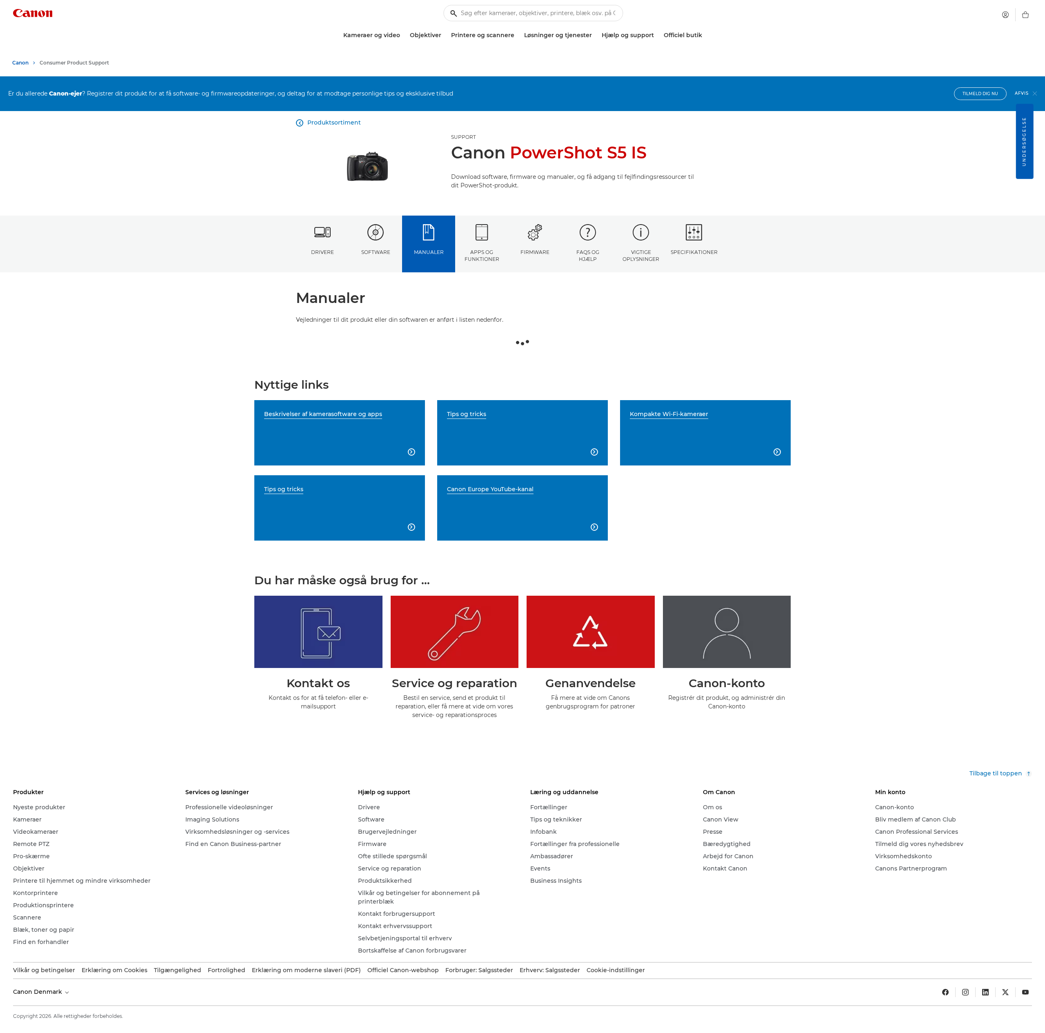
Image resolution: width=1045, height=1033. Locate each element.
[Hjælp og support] (657, 35)
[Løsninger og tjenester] (595, 35)
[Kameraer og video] (403, 35)
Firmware (534, 252)
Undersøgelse (1024, 141)
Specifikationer (694, 252)
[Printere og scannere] (517, 35)
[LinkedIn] (985, 992)
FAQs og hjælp (587, 255)
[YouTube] (1025, 992)
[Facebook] (945, 992)
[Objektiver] (444, 35)
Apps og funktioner (482, 255)
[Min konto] (1005, 14)
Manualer (429, 252)
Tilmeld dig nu (980, 93)
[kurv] (1025, 14)
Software (375, 252)
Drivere (322, 252)
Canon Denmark (38, 991)
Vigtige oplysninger (641, 255)
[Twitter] (1005, 992)
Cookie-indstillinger (616, 970)
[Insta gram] (965, 992)
